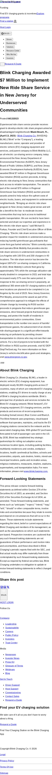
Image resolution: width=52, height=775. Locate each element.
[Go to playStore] (28, 743)
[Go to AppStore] (8, 743)
